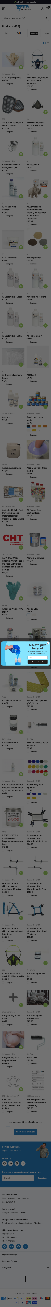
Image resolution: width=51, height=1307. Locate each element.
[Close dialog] (48, 643)
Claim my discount (37, 662)
